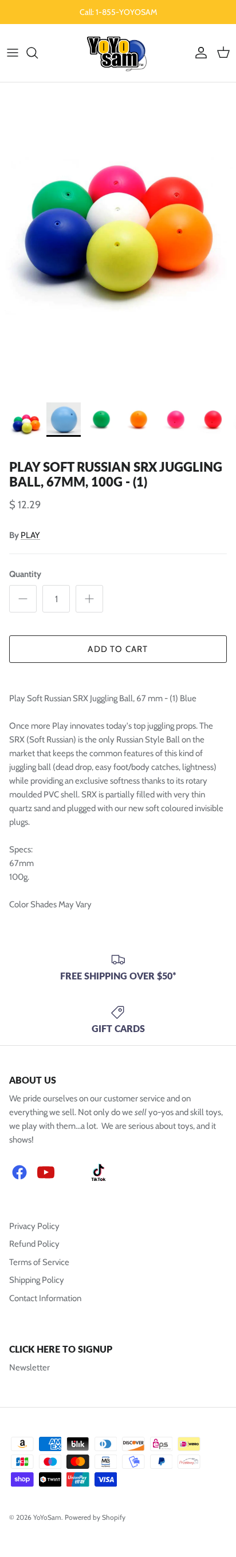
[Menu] (12, 52)
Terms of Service (39, 1262)
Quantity (25, 574)
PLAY (30, 535)
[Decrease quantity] (23, 598)
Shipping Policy (36, 1280)
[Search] (37, 52)
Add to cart (118, 649)
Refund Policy (34, 1244)
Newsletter (29, 1367)
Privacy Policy (34, 1226)
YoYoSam (47, 1517)
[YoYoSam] (118, 53)
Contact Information (45, 1298)
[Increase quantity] (89, 598)
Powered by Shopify (95, 1517)
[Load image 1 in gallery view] (118, 239)
